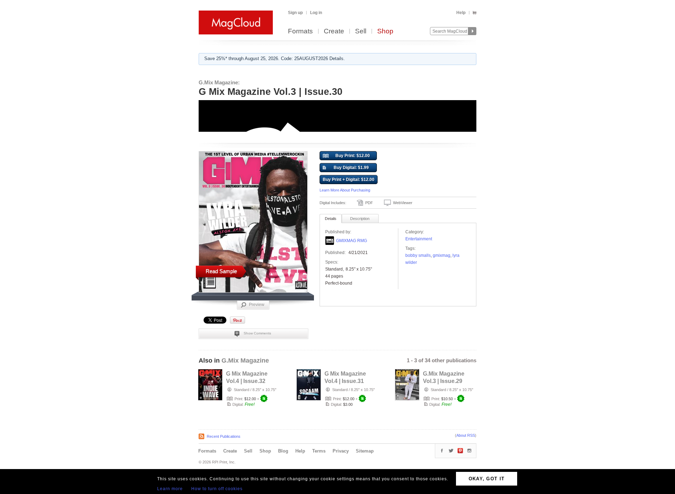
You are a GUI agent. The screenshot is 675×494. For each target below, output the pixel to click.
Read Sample (221, 271)
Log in (316, 12)
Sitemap (365, 451)
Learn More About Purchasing (345, 190)
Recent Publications (223, 436)
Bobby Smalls (418, 255)
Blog (283, 451)
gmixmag (441, 255)
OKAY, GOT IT (487, 478)
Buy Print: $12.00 (352, 155)
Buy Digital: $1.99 (351, 167)
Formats (300, 31)
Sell (360, 31)
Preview (256, 304)
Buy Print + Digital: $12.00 (348, 179)
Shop (385, 31)
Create (334, 31)
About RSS (465, 435)
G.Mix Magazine (245, 360)
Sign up (295, 12)
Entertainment (418, 238)
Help (460, 12)
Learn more (170, 488)
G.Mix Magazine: (219, 82)
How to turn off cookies (217, 488)
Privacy (341, 451)
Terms (319, 451)
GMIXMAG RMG (351, 240)
